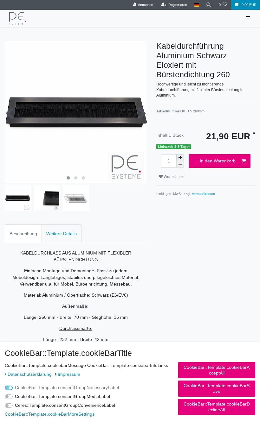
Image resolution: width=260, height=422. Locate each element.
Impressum (69, 374)
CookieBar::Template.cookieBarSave (217, 388)
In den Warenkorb (218, 160)
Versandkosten (203, 194)
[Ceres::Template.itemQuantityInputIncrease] (180, 157)
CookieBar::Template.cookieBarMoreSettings (49, 414)
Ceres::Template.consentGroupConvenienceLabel (65, 405)
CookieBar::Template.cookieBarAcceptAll (217, 370)
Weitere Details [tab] (61, 233)
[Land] (196, 5)
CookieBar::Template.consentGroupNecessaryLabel (67, 387)
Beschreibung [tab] (23, 233)
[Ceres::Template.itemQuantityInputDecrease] (180, 164)
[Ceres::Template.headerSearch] (209, 5)
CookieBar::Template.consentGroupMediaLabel (62, 396)
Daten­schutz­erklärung (30, 374)
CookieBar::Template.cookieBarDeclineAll (217, 406)
